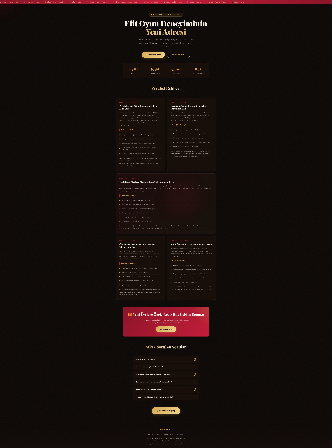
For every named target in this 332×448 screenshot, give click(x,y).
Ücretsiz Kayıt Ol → (178, 55)
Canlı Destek (180, 434)
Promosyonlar (168, 434)
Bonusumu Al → (166, 329)
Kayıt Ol (158, 434)
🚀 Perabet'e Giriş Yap (166, 411)
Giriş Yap (151, 434)
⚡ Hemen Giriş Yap (153, 55)
